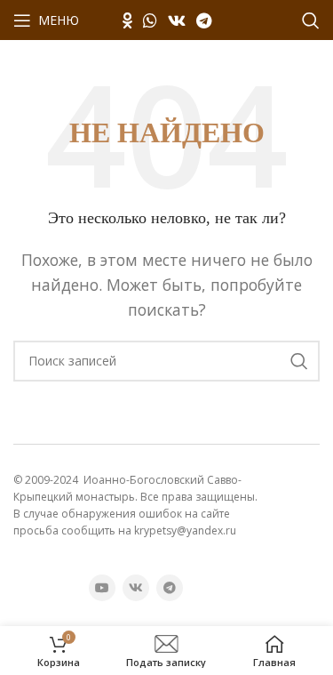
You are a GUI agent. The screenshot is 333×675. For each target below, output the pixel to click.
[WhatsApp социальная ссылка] (150, 20)
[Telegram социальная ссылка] (204, 20)
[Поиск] (311, 20)
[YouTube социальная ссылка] (102, 588)
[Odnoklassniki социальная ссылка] (127, 20)
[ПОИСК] (299, 361)
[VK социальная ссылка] (177, 20)
